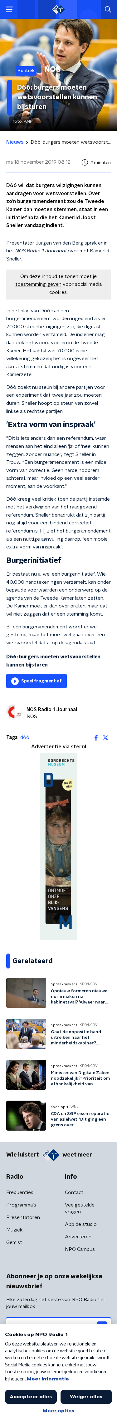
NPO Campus (80, 1249)
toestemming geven (38, 284)
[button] (9, 9)
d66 (24, 737)
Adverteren (78, 1236)
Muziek (14, 1229)
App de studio (81, 1224)
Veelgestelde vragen (80, 1208)
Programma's (21, 1204)
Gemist (14, 1242)
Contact (74, 1192)
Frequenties (19, 1192)
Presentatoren (23, 1217)
